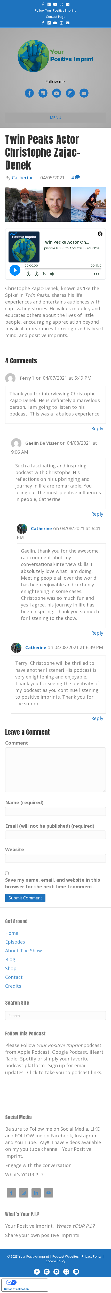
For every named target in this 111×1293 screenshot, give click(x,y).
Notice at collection (16, 1288)
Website (14, 849)
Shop (11, 968)
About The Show (23, 950)
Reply (97, 428)
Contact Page (55, 16)
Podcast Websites (65, 1256)
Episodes (15, 942)
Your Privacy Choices (30, 1282)
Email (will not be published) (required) (49, 826)
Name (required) (24, 802)
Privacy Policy (91, 1256)
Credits (13, 986)
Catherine (41, 528)
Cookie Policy (55, 1261)
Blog (10, 959)
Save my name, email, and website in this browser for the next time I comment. (52, 883)
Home (11, 933)
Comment (16, 743)
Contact (14, 977)
